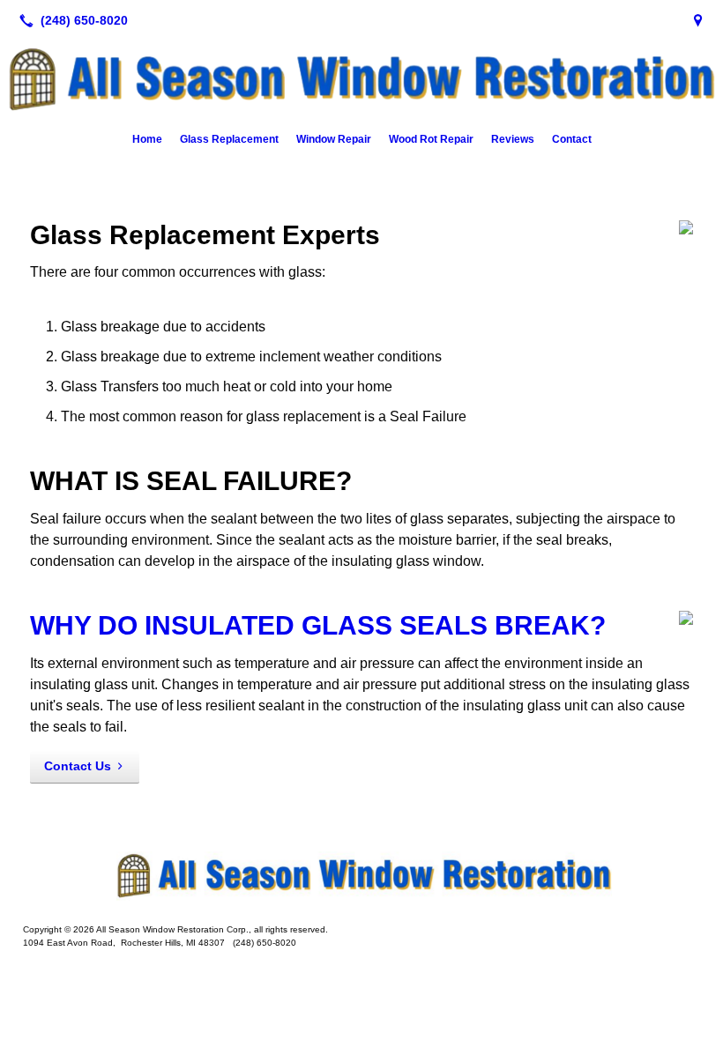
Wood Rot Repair (431, 139)
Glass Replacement (229, 139)
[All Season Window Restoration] (361, 875)
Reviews (512, 139)
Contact (572, 139)
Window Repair (333, 139)
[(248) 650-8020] (70, 20)
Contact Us (77, 766)
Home (147, 139)
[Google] (698, 20)
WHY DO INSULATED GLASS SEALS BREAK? (318, 625)
